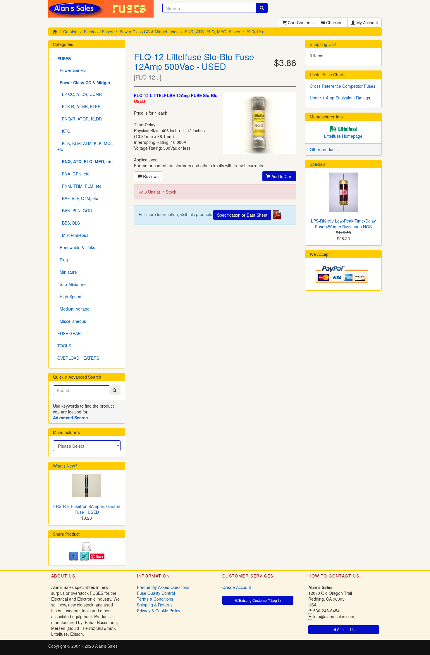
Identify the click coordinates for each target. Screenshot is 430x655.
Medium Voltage (73, 309)
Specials (317, 164)
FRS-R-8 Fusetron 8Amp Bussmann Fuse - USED (86, 509)
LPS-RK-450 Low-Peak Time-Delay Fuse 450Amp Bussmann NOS (343, 224)
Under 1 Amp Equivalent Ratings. (340, 98)
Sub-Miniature (71, 284)
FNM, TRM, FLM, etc (79, 186)
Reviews (150, 176)
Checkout (334, 22)
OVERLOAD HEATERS (78, 358)
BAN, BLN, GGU (74, 210)
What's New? (65, 466)
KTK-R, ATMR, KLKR (79, 106)
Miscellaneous (72, 235)
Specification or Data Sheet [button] (242, 215)
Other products (324, 149)
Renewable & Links (76, 247)
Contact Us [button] (345, 629)
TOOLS (64, 346)
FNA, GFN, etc (73, 174)
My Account (366, 22)
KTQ (63, 131)
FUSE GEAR (69, 333)
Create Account (236, 587)
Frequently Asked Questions (163, 587)
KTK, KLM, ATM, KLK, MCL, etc (85, 146)
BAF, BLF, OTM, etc (77, 198)
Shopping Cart (323, 44)
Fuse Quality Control (156, 593)
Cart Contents (300, 22)
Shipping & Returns (155, 605)
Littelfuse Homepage (343, 136)
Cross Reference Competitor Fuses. (343, 86)
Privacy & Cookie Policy (158, 610)
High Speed (69, 296)
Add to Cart (281, 176)
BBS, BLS (68, 223)
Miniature (67, 272)
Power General (72, 70)
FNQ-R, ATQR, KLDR (79, 119)
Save (99, 556)
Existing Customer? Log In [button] (259, 600)
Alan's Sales (106, 646)
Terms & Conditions (155, 599)
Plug (62, 260)
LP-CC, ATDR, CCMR (79, 94)
